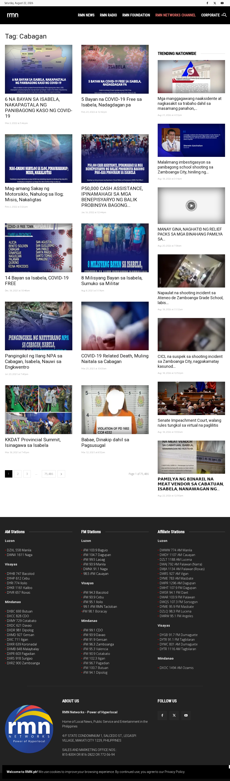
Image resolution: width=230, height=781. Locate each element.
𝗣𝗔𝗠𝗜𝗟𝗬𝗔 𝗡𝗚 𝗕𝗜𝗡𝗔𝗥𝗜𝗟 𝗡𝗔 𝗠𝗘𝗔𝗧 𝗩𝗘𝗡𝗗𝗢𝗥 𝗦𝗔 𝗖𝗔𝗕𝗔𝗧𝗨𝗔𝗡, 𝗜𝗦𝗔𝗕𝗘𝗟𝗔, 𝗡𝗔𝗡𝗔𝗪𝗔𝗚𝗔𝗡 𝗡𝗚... (191, 484)
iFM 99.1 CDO (93, 630)
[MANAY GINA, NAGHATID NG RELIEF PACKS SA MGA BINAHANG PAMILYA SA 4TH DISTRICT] (191, 205)
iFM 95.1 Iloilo (93, 602)
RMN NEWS (86, 15)
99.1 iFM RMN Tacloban (100, 606)
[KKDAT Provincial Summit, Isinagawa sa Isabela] (38, 409)
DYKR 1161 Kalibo (19, 588)
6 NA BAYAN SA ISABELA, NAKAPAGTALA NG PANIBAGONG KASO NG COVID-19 (38, 108)
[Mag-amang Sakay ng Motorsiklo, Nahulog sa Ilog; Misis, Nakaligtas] (38, 158)
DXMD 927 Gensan (20, 635)
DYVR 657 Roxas (18, 592)
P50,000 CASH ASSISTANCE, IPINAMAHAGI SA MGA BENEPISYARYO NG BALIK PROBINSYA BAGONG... (112, 197)
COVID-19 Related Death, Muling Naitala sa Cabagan (114, 358)
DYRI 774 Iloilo (17, 583)
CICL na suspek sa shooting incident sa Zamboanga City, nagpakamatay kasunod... (190, 361)
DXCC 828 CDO (18, 616)
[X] (214, 3)
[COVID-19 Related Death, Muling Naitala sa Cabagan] (115, 326)
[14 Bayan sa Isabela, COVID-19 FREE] (38, 247)
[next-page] (61, 474)
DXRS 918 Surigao (20, 658)
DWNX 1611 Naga (19, 555)
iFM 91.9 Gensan (95, 639)
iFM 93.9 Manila (94, 564)
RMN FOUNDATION (136, 15)
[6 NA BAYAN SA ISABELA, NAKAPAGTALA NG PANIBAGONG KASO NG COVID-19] (38, 69)
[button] (224, 15)
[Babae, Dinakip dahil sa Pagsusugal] (115, 409)
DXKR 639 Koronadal (22, 644)
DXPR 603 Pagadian (21, 653)
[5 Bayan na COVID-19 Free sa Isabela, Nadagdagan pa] (115, 69)
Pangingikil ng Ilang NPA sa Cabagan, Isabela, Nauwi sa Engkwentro (33, 361)
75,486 (48, 474)
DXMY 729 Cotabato (21, 621)
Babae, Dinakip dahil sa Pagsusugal (105, 442)
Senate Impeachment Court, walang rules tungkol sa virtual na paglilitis (189, 423)
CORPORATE (210, 15)
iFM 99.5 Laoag (94, 559)
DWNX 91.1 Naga (95, 569)
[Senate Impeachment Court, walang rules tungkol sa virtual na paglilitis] (191, 398)
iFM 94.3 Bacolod (95, 592)
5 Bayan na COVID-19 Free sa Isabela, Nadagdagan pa (111, 102)
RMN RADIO (108, 15)
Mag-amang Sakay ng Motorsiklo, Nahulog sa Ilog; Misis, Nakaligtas (34, 194)
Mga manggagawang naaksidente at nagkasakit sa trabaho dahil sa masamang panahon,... (189, 103)
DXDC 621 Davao (19, 625)
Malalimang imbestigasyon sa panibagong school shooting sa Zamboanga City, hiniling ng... (185, 167)
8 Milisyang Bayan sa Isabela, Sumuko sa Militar (111, 280)
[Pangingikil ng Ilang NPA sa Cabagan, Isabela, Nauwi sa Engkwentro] (38, 326)
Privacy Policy (174, 772)
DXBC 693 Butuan (20, 611)
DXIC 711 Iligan (17, 639)
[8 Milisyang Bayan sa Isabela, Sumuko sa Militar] (115, 247)
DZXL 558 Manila (19, 550)
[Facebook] (207, 3)
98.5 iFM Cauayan (95, 573)
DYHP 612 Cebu (18, 578)
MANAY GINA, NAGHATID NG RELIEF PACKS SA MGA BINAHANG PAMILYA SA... (190, 234)
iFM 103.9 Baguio (95, 550)
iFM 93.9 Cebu (93, 597)
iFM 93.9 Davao (94, 635)
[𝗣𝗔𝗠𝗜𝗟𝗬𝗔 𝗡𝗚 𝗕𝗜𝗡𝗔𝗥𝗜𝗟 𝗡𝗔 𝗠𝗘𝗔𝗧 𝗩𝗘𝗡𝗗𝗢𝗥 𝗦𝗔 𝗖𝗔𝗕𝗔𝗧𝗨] (191, 457)
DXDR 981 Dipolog (20, 630)
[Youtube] (222, 3)
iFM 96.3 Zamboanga (98, 644)
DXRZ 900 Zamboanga (23, 663)
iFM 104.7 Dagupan (97, 555)
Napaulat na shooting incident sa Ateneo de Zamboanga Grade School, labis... (190, 297)
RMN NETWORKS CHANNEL (175, 15)
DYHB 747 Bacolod (20, 573)
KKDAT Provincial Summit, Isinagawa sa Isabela (33, 442)
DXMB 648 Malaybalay (23, 649)
